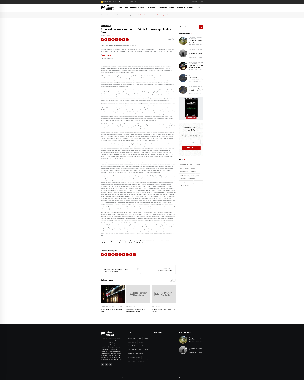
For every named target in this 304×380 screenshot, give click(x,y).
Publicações (181, 8)
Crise (191, 164)
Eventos (171, 8)
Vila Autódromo (184, 185)
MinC (192, 175)
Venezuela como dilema (164, 270)
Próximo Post (167, 268)
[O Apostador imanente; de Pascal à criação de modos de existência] (183, 78)
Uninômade (198, 182)
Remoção (183, 178)
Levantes (193, 171)
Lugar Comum (162, 8)
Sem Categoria (118, 306)
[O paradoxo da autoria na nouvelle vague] (183, 66)
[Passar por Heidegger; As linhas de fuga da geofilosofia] (183, 90)
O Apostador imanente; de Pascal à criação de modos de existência (196, 80)
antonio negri (184, 164)
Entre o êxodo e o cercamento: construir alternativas (136, 310)
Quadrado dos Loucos (137, 8)
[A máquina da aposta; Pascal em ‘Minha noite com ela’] (183, 53)
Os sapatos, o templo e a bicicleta (196, 41)
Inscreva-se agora (191, 148)
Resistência (191, 178)
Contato (190, 8)
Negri (197, 175)
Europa (198, 164)
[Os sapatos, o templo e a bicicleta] (183, 41)
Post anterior (110, 267)
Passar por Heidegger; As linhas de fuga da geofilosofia (196, 90)
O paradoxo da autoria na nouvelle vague (124, 2)
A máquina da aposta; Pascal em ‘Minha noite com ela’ (196, 55)
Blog (126, 8)
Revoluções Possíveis (186, 182)
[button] (171, 280)
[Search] (199, 7)
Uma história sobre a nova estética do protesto (163, 310)
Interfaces (151, 8)
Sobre (120, 8)
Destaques (192, 37)
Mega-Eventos (184, 175)
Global (193, 168)
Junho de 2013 (184, 171)
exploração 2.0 (184, 168)
